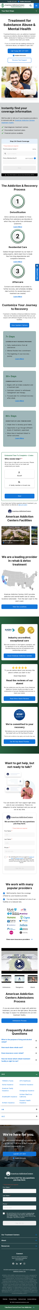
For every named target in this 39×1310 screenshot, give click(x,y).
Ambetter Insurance (26, 1085)
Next (19, 168)
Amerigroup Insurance (27, 1091)
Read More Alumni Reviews (19, 699)
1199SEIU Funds (7, 1081)
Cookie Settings (31, 1299)
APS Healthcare (25, 1081)
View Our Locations (19, 607)
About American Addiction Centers (19, 656)
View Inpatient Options (19, 325)
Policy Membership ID (10, 158)
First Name (7, 831)
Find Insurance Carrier (10, 149)
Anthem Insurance (8, 1103)
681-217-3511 (13, 1)
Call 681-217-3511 (19, 1154)
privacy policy (19, 858)
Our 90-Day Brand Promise (19, 742)
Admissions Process (19, 1021)
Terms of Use (22, 1299)
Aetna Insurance (7, 1085)
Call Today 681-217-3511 (19, 51)
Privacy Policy (13, 1299)
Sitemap (5, 1299)
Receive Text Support (19, 60)
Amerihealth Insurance (9, 1097)
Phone (6, 847)
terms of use (30, 1213)
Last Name (7, 839)
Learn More (17, 227)
